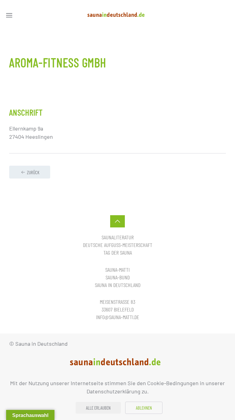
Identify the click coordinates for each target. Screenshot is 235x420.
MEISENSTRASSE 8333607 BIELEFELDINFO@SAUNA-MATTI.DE (117, 309)
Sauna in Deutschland (117, 285)
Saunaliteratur (118, 237)
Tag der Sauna (117, 252)
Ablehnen (144, 408)
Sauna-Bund (118, 277)
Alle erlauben (98, 408)
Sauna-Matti (117, 269)
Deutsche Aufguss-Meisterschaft (117, 244)
